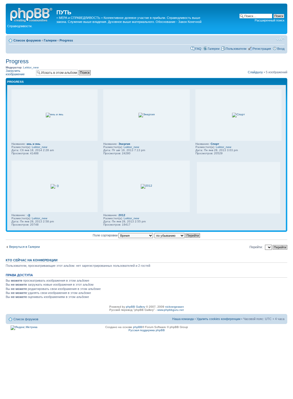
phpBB (137, 327)
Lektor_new (31, 67)
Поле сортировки (105, 235)
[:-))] (55, 185)
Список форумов (27, 40)
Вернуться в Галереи (24, 246)
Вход (280, 48)
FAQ (198, 48)
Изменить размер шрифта (280, 39)
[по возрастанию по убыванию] (178, 235)
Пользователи (236, 48)
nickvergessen (174, 306)
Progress (66, 40)
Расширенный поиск (269, 20)
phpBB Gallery (135, 306)
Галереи (50, 40)
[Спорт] (238, 114)
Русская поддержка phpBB (146, 330)
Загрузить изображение (15, 72)
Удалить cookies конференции (219, 319)
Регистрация (262, 48)
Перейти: (256, 247)
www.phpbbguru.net (170, 309)
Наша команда (183, 319)
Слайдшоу (255, 72)
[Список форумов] (31, 14)
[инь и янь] (54, 114)
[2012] (146, 185)
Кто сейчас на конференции (32, 260)
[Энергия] (146, 114)
